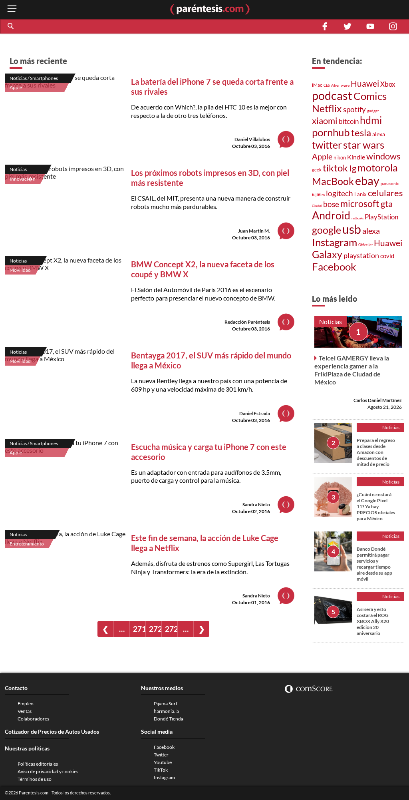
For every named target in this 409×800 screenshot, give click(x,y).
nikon (340, 157)
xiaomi (325, 120)
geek (317, 169)
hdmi (371, 120)
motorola (377, 167)
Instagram (334, 242)
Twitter (161, 755)
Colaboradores (33, 719)
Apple (16, 87)
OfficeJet (365, 245)
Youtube (163, 762)
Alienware (340, 85)
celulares (385, 192)
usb (351, 229)
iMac (317, 85)
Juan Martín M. (254, 231)
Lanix (360, 194)
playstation (361, 255)
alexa (378, 134)
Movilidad (20, 270)
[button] (11, 26)
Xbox (387, 84)
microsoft (359, 203)
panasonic (390, 183)
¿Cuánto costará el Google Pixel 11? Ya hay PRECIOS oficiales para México (376, 506)
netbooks (357, 218)
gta (387, 203)
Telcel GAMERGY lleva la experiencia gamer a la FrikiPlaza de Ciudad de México (351, 370)
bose (331, 204)
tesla (361, 132)
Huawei (365, 83)
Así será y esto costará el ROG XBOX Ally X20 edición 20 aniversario (373, 621)
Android (331, 215)
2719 (139, 628)
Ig (352, 168)
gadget (373, 110)
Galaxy (327, 254)
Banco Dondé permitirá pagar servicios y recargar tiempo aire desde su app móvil (374, 564)
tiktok (335, 167)
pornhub (331, 132)
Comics (370, 96)
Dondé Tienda (168, 719)
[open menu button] (12, 9)
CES (327, 85)
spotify (354, 109)
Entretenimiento (27, 544)
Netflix (327, 108)
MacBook (333, 181)
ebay (367, 180)
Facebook (334, 266)
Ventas (25, 711)
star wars (363, 145)
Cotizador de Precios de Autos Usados (52, 731)
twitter (327, 145)
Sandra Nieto (256, 504)
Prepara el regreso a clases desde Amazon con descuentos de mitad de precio (376, 452)
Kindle (356, 157)
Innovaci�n (23, 179)
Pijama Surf (165, 703)
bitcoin (349, 121)
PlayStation (381, 217)
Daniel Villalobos (252, 139)
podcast (332, 95)
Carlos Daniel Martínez (377, 400)
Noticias (18, 169)
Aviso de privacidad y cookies (48, 771)
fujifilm (318, 194)
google (326, 230)
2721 (171, 628)
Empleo (26, 703)
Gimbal (317, 206)
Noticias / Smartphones (34, 78)
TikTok (161, 770)
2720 (155, 628)
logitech (339, 193)
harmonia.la (166, 711)
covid (387, 255)
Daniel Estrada (254, 413)
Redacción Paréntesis (247, 322)
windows (383, 156)
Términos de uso (35, 779)
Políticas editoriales (38, 764)
